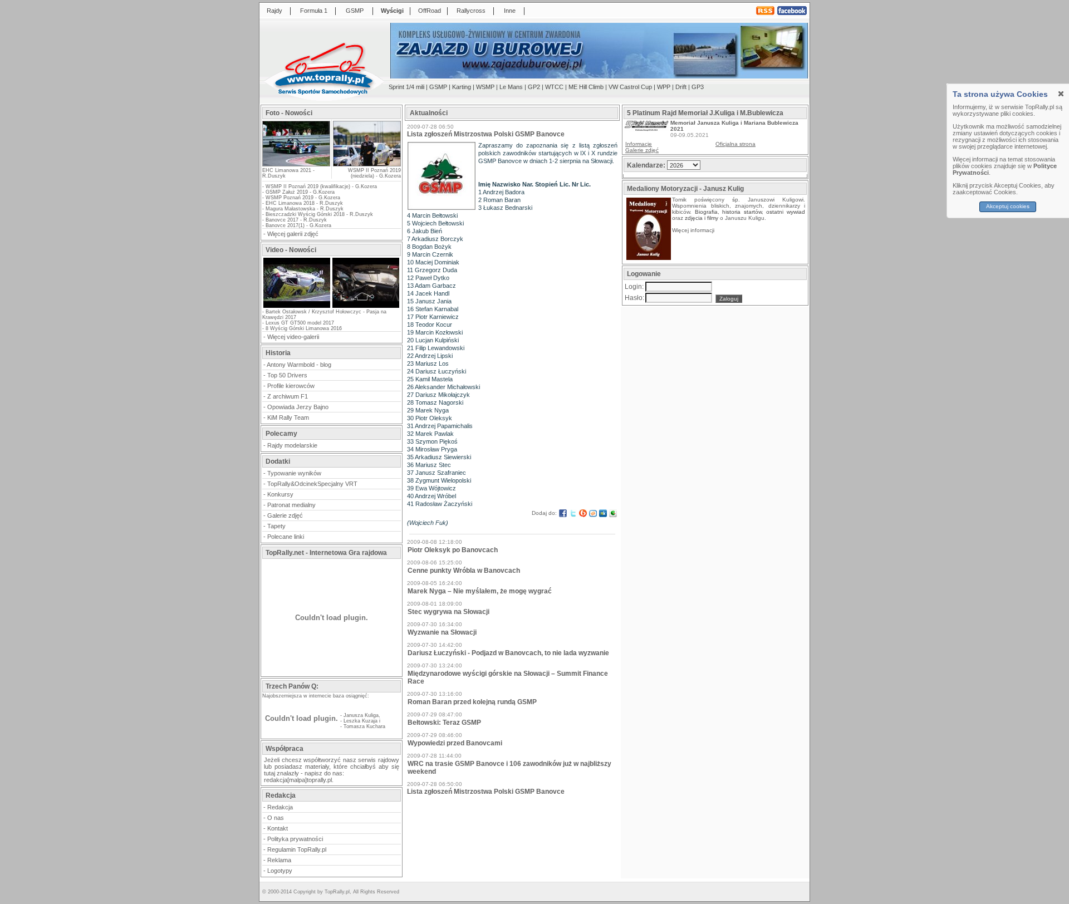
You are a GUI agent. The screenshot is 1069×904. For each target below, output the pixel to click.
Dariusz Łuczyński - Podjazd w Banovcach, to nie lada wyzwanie (508, 653)
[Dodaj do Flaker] (613, 513)
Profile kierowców (291, 385)
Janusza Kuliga (361, 715)
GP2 (534, 86)
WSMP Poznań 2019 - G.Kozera (303, 197)
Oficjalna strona (735, 144)
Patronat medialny (291, 505)
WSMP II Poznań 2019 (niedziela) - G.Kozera (374, 173)
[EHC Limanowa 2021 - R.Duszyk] (296, 163)
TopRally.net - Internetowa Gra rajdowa (326, 553)
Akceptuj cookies (1008, 206)
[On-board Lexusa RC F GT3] (365, 307)
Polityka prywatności (295, 839)
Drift (680, 86)
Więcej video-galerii (293, 336)
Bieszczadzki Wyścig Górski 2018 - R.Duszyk (319, 214)
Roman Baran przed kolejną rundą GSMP (472, 702)
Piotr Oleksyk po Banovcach (453, 550)
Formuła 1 (313, 10)
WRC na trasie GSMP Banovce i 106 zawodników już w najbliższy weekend (509, 767)
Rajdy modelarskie (292, 445)
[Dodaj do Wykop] (593, 513)
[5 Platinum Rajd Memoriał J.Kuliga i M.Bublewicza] (646, 129)
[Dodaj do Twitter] (573, 513)
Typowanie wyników (294, 473)
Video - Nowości (291, 250)
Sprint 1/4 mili (406, 86)
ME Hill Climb (586, 86)
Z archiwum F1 (287, 396)
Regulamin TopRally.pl (296, 849)
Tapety (276, 526)
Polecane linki (285, 536)
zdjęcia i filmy (701, 218)
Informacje (638, 144)
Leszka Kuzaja (360, 721)
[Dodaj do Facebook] (563, 513)
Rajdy (274, 10)
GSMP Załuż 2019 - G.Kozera (300, 192)
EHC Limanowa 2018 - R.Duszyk (304, 203)
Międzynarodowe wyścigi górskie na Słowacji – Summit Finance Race (508, 677)
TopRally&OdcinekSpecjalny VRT (312, 483)
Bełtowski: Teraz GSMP (444, 722)
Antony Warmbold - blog (299, 364)
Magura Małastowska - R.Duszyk (305, 209)
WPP (663, 86)
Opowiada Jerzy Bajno (297, 407)
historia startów (742, 212)
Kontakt (277, 828)
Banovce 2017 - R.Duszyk (296, 220)
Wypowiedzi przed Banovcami (455, 743)
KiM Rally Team (288, 417)
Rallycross (471, 10)
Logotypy (279, 870)
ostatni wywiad (785, 212)
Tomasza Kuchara (364, 726)
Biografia (706, 212)
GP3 (698, 86)
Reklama (279, 860)
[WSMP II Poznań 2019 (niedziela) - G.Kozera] (366, 143)
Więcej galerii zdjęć (292, 233)
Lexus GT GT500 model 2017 (300, 323)
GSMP (355, 10)
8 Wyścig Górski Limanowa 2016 (304, 328)
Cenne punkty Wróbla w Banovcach (464, 570)
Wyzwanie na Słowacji (442, 632)
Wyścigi (392, 10)
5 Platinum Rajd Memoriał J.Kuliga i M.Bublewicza (705, 113)
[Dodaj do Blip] (583, 513)
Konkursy (280, 494)
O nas (275, 817)
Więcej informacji (694, 230)
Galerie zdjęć (285, 515)
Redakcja (280, 807)
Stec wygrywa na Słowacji (448, 612)
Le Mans (511, 86)
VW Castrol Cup (630, 86)
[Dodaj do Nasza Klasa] (603, 513)
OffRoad (429, 10)
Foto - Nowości (289, 113)
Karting (461, 86)
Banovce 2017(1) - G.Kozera (298, 225)
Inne (510, 10)
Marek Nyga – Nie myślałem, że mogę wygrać (480, 591)
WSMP (485, 86)
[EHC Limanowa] (296, 307)
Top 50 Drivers (287, 375)
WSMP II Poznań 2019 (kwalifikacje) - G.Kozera (321, 186)
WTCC (554, 86)
